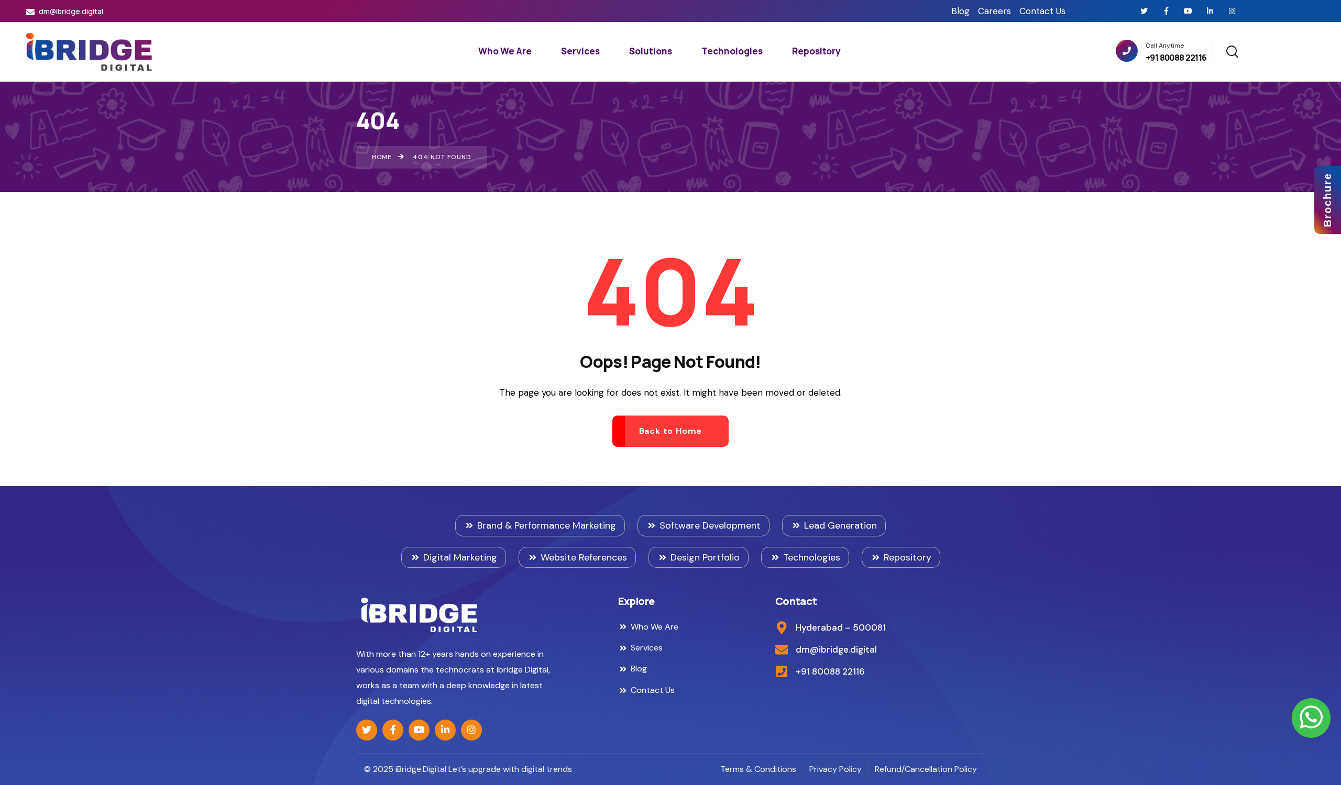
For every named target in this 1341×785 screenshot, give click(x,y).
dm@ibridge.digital (70, 11)
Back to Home (670, 430)
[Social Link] (1144, 11)
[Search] (1232, 50)
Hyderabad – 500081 (841, 627)
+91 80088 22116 (1176, 57)
